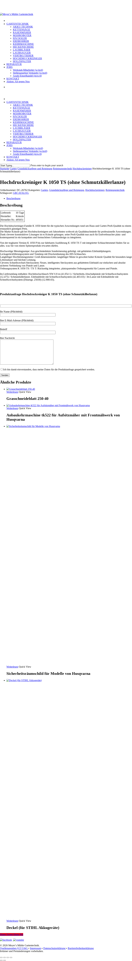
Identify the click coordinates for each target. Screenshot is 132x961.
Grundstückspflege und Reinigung (34, 168)
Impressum (35, 948)
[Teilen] (7, 957)
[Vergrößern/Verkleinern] (1, 957)
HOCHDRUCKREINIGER (27, 136)
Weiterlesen (12, 392)
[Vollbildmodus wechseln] (4, 957)
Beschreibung (13, 198)
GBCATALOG (21, 193)
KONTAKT (12, 157)
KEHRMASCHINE (23, 122)
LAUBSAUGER (22, 131)
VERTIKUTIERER (23, 133)
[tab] (69, 198)
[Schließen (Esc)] (11, 957)
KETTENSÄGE (21, 107)
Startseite (4, 168)
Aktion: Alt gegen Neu (18, 159)
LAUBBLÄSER (21, 128)
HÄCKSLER (20, 116)
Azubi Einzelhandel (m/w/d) (27, 154)
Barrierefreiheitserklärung (81, 948)
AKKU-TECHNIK (23, 105)
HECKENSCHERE (23, 125)
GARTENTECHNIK (17, 102)
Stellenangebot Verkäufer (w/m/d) (30, 151)
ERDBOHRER (21, 119)
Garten (13, 168)
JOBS (9, 145)
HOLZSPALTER (22, 139)
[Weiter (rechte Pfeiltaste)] (4, 960)
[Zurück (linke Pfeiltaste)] (1, 960)
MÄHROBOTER (22, 113)
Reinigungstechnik (62, 168)
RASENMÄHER (22, 110)
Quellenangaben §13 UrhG (14, 948)
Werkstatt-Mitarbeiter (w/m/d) (28, 148)
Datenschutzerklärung (54, 948)
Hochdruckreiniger (82, 168)
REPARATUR (14, 142)
